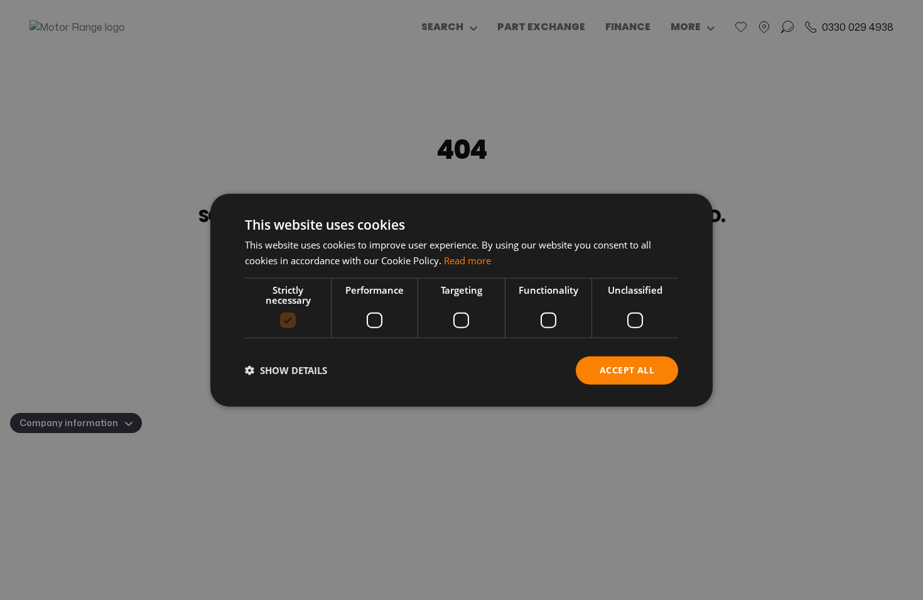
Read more (467, 260)
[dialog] (461, 300)
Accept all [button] (627, 370)
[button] (286, 370)
